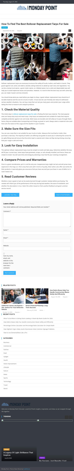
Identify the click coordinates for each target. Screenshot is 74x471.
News (5, 374)
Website (6, 246)
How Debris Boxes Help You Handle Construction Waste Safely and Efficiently (59, 292)
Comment (7, 211)
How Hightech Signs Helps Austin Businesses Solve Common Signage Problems (29, 329)
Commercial (7, 346)
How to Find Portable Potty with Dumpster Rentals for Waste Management (64, 195)
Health (6, 360)
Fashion (6, 349)
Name (5, 230)
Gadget (6, 357)
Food (5, 353)
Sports (6, 378)
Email (5, 238)
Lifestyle (6, 367)
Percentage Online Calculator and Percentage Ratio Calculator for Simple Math (29, 325)
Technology (7, 381)
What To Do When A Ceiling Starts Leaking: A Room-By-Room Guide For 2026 (28, 318)
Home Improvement (10, 364)
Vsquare (19, 31)
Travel (6, 385)
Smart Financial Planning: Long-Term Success (37, 306)
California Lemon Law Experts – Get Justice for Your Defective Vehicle (13, 307)
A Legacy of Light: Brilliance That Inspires (18, 453)
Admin (41, 310)
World (5, 388)
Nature (6, 371)
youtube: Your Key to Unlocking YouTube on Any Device (12, 195)
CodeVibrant (26, 469)
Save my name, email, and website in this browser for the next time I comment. (8, 262)
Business (4, 27)
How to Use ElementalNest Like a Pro (15, 333)
